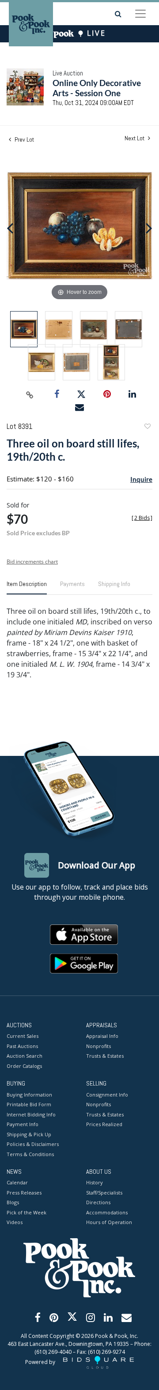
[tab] (27, 587)
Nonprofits (98, 1046)
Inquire (141, 479)
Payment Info (22, 1124)
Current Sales (22, 1036)
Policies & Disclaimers (33, 1144)
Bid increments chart (32, 561)
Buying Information (29, 1094)
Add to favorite (147, 427)
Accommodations (107, 1212)
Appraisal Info (102, 1036)
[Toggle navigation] (140, 13)
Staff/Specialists (104, 1192)
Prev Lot (23, 139)
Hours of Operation (109, 1222)
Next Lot (135, 138)
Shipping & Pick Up (29, 1134)
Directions (98, 1202)
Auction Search (24, 1055)
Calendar (17, 1182)
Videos (15, 1222)
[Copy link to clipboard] (30, 394)
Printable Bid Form (29, 1104)
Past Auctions (22, 1046)
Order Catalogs (24, 1066)
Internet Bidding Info (31, 1114)
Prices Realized (104, 1124)
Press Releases (24, 1192)
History (94, 1182)
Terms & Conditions (30, 1154)
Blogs (13, 1202)
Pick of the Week (26, 1212)
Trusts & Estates (105, 1055)
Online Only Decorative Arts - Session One (97, 88)
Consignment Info (107, 1094)
